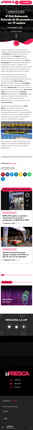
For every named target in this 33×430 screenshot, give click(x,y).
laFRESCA (14, 401)
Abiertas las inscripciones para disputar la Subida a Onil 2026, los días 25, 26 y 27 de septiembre (15, 254)
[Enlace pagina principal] (8, 2)
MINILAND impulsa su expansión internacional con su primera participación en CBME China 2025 (15, 218)
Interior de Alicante (16, 12)
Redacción (12, 163)
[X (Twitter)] (3, 419)
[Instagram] (6, 419)
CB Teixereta (6, 168)
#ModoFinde (7, 299)
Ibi (13, 168)
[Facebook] (8, 419)
